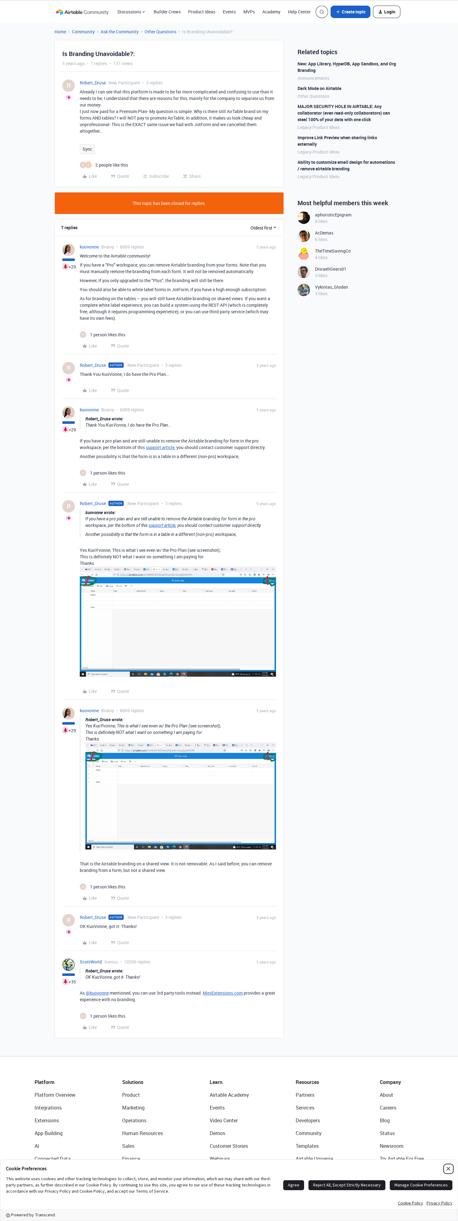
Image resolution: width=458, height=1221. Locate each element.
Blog (385, 1120)
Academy (271, 12)
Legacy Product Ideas (319, 127)
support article (160, 447)
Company (390, 1082)
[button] (350, 12)
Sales (128, 1146)
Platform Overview (55, 1094)
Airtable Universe (314, 1158)
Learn (216, 1082)
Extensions (47, 1120)
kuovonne (89, 247)
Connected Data (53, 1158)
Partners (305, 1094)
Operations (134, 1120)
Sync (87, 149)
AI (37, 1146)
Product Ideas (201, 12)
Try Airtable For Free (402, 1158)
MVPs (249, 12)
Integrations (48, 1107)
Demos (217, 1133)
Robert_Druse (93, 83)
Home (60, 32)
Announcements (313, 78)
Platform (45, 1082)
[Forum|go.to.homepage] (82, 12)
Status (387, 1133)
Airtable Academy (229, 1094)
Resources (307, 1082)
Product (131, 1094)
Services (305, 1107)
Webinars (220, 1158)
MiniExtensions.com (223, 993)
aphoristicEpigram (333, 215)
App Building (49, 1133)
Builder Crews (167, 12)
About (386, 1094)
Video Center (224, 1120)
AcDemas (324, 233)
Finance (131, 1158)
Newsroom (391, 1146)
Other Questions (160, 32)
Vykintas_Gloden (331, 287)
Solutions (132, 1082)
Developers (308, 1120)
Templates (307, 1146)
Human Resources (142, 1133)
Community (83, 32)
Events (229, 12)
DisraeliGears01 (330, 269)
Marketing (133, 1107)
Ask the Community (120, 32)
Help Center (299, 12)
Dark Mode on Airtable (319, 88)
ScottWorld (91, 962)
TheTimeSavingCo (333, 251)
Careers (388, 1107)
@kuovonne (97, 993)
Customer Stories (229, 1146)
